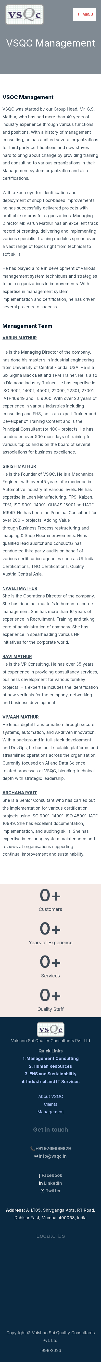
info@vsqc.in (53, 1156)
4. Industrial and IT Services (51, 1081)
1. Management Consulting (51, 1058)
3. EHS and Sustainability (50, 1073)
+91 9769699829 (53, 1148)
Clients (50, 1104)
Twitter (53, 1190)
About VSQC (50, 1096)
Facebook (52, 1175)
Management (51, 1111)
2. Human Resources (50, 1066)
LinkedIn (53, 1183)
